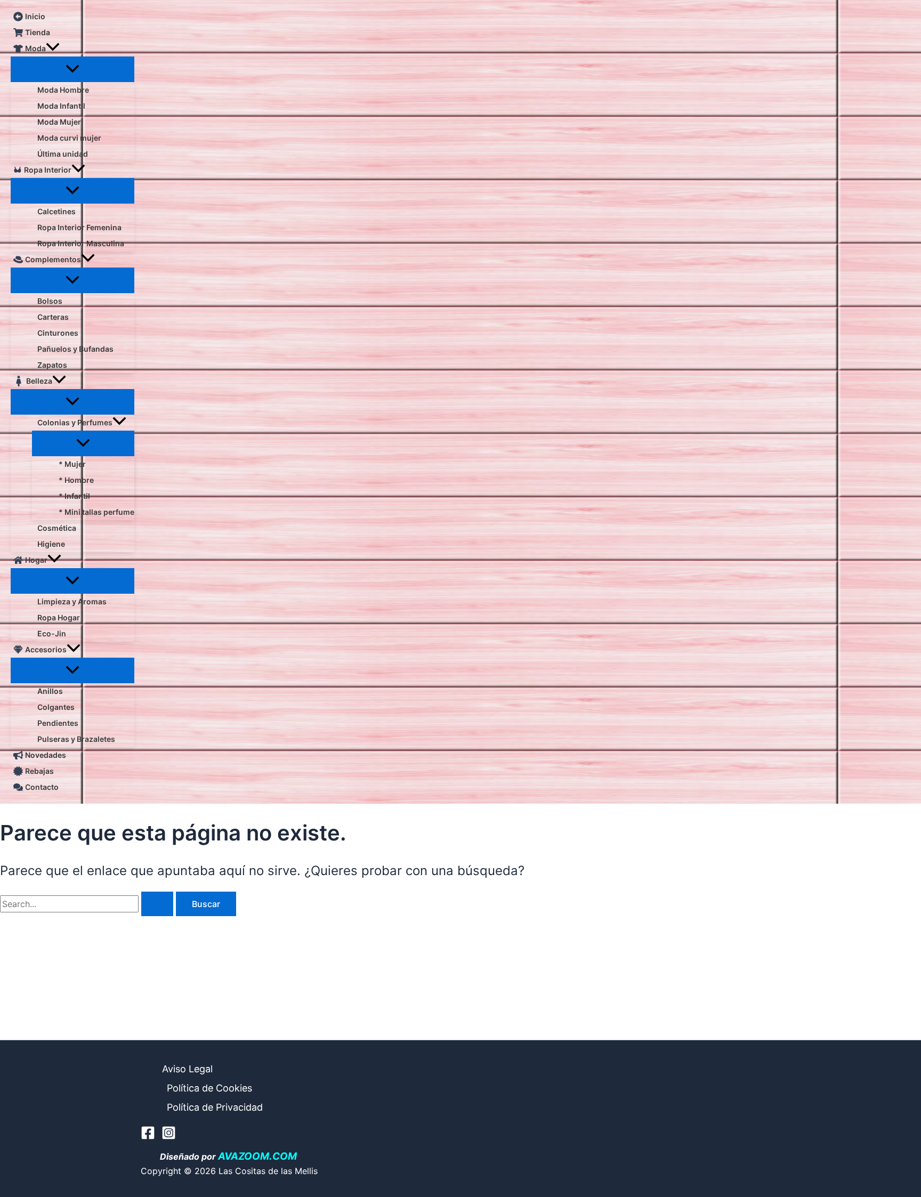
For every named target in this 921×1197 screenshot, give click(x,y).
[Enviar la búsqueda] (157, 904)
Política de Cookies (209, 1088)
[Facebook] (148, 1136)
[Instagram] (168, 1136)
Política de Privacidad (215, 1107)
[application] (53, 48)
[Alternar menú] (72, 69)
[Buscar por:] (88, 904)
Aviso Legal (187, 1068)
